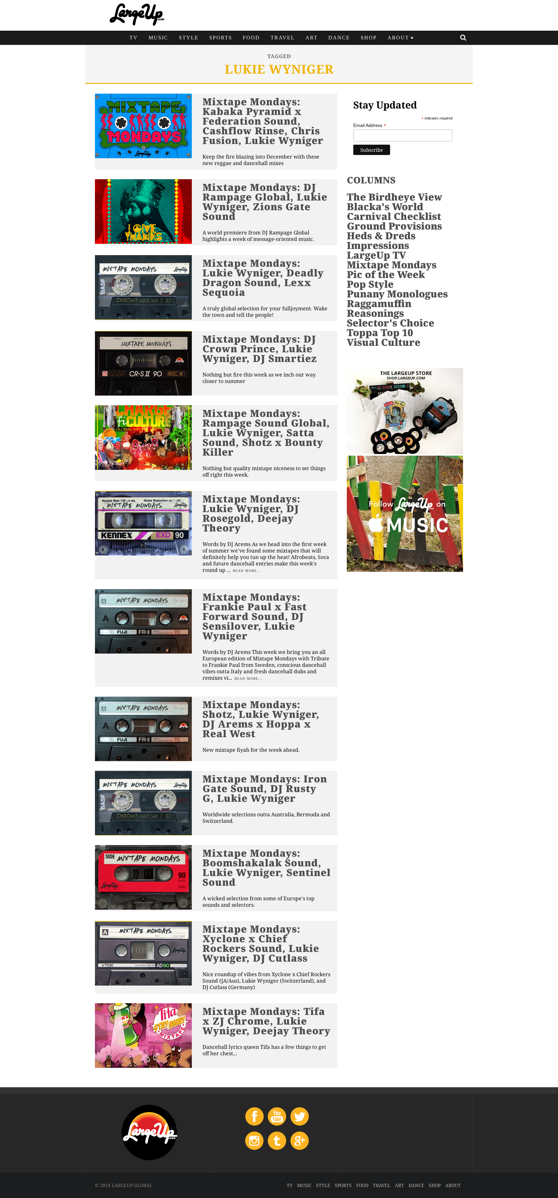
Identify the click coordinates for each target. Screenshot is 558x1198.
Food (251, 37)
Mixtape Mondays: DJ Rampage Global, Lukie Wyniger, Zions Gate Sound (264, 202)
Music (158, 37)
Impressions (378, 245)
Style (189, 37)
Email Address (369, 125)
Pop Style (370, 284)
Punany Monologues (397, 293)
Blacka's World (385, 206)
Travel (283, 37)
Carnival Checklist (394, 216)
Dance (339, 37)
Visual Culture (383, 342)
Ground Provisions (394, 225)
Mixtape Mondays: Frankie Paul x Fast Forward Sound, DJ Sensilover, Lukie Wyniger (254, 616)
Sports (220, 37)
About (398, 37)
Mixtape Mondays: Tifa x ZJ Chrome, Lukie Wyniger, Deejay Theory (266, 1021)
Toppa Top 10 (380, 332)
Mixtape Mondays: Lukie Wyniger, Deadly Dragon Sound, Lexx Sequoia (263, 277)
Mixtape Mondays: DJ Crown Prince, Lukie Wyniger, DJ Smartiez (259, 348)
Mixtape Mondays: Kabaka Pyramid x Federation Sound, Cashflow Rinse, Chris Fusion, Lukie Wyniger (263, 121)
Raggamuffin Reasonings (379, 308)
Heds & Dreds (381, 235)
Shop (369, 37)
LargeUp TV (376, 255)
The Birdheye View (394, 196)
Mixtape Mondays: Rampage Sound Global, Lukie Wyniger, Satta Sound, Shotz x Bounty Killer (266, 433)
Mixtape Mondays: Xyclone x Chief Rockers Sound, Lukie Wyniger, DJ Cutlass (260, 943)
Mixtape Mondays (392, 264)
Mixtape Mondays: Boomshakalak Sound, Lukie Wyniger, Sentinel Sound (266, 867)
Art (311, 37)
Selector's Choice (390, 322)
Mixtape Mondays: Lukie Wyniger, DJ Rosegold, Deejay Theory (251, 513)
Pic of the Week (386, 274)
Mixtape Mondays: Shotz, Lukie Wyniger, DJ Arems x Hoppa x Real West (261, 719)
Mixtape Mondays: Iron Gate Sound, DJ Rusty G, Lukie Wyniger (264, 788)
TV (133, 37)
